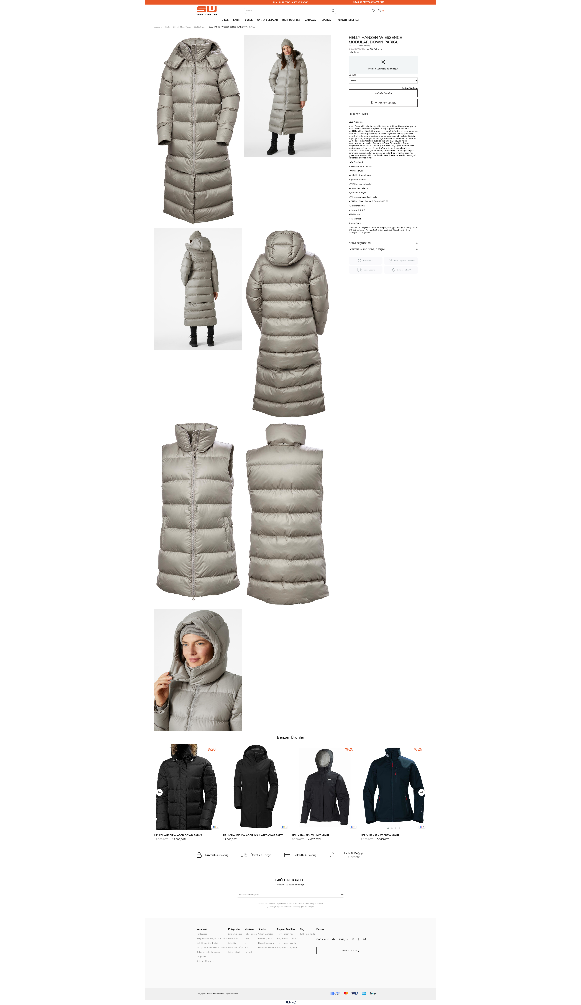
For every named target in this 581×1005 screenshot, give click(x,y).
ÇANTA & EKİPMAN (267, 20)
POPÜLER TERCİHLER (348, 20)
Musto (247, 938)
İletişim (343, 939)
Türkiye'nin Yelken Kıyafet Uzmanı (212, 947)
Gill (246, 943)
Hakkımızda (202, 934)
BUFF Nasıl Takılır (307, 934)
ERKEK (225, 20)
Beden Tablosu (410, 88)
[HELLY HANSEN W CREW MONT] (394, 787)
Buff (246, 947)
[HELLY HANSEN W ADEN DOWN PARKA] (187, 787)
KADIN (236, 20)
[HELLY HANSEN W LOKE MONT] (325, 787)
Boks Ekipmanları (266, 943)
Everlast (248, 952)
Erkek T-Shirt (234, 952)
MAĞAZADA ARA (383, 93)
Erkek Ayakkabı (235, 934)
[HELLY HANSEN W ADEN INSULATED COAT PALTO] (256, 787)
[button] (388, 828)
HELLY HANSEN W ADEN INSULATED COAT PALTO (253, 835)
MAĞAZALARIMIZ (349, 951)
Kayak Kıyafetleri (265, 938)
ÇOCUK (249, 20)
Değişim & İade (325, 939)
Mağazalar (202, 956)
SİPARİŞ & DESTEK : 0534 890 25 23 (368, 2)
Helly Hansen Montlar (287, 943)
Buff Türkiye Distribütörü (207, 943)
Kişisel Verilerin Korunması (208, 952)
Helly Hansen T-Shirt (286, 938)
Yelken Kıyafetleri (265, 934)
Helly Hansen (251, 934)
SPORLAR (327, 20)
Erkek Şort (232, 943)
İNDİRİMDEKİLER (291, 20)
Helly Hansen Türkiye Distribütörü (211, 938)
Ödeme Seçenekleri (360, 243)
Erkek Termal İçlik (235, 947)
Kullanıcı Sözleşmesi (205, 961)
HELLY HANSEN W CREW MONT (380, 835)
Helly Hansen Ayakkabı (287, 947)
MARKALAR (311, 20)
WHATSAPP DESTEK (385, 102)
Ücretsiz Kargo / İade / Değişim (367, 249)
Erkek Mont (233, 938)
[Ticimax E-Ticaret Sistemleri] (290, 1002)
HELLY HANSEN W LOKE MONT (310, 835)
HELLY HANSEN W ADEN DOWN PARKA (178, 835)
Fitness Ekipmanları (267, 947)
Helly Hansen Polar (285, 934)
